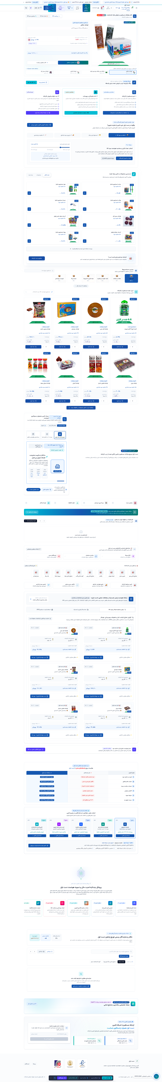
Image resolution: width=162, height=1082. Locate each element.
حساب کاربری (46, 8)
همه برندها (121, 962)
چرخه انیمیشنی (61, 425)
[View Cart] (26, 8)
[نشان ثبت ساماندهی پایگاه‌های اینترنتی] (70, 1064)
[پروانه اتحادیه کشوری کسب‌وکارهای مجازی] (57, 1064)
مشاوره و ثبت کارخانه (37, 258)
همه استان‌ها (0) (124, 956)
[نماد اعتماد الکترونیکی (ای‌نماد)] (82, 1064)
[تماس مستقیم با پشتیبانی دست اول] (156, 1076)
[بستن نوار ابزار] (51, 1078)
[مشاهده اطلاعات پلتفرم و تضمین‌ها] (136, 7)
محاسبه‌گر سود (52, 425)
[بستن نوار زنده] (23, 2)
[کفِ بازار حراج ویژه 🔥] (102, 8)
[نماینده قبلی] (30, 951)
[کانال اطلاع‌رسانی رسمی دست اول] (31, 8)
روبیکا (34, 1064)
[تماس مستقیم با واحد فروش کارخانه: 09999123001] (54, 1077)
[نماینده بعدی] (34, 951)
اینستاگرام (27, 1064)
